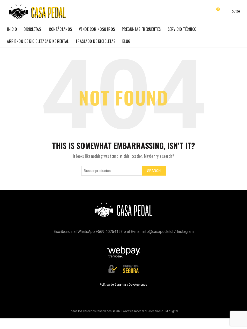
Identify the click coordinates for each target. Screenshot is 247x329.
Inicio (12, 29)
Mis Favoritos (218, 9)
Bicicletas (32, 29)
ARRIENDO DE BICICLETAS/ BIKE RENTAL (38, 41)
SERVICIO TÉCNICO (182, 29)
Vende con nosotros (97, 29)
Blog (126, 41)
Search (154, 171)
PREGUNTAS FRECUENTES (141, 29)
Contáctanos (60, 29)
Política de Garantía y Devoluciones (123, 284)
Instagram (185, 231)
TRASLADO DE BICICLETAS (95, 41)
